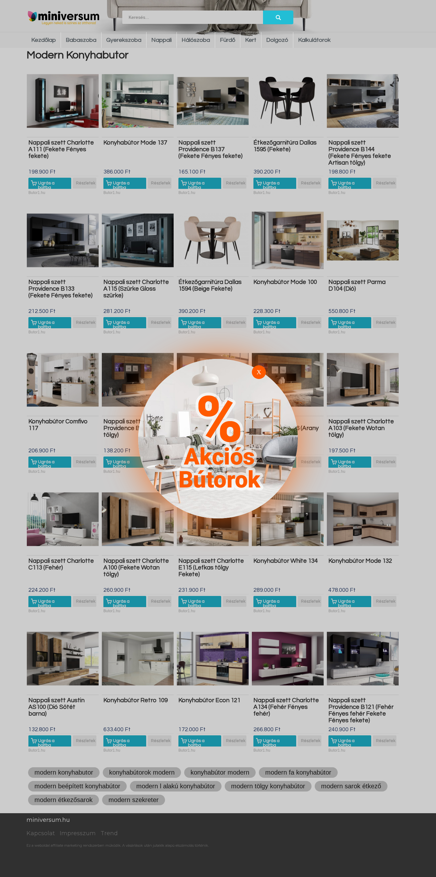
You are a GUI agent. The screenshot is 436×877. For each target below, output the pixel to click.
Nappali (161, 40)
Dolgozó (277, 40)
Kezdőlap (43, 40)
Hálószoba (196, 40)
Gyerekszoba (123, 40)
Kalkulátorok (314, 40)
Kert (250, 40)
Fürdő (227, 40)
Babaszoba (81, 40)
